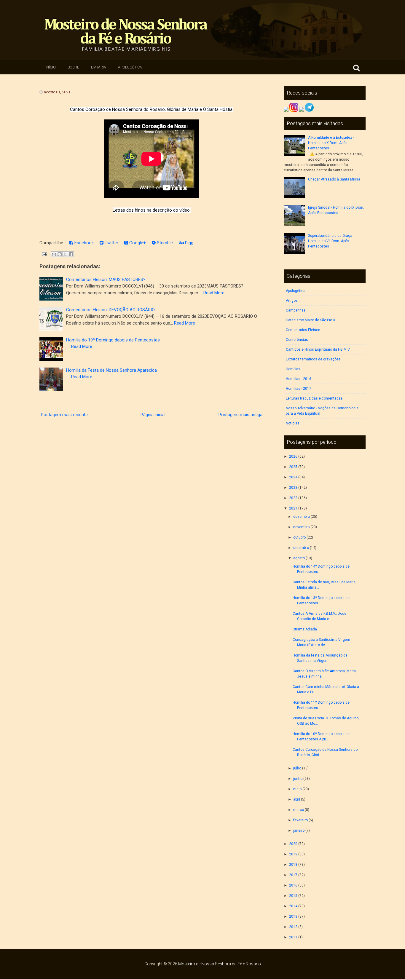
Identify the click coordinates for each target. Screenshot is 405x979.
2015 (293, 896)
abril (296, 799)
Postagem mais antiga (240, 414)
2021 (293, 508)
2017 (293, 875)
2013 (293, 916)
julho (297, 768)
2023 (293, 487)
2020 (293, 844)
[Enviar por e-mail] (54, 254)
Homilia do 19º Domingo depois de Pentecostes (113, 340)
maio (297, 789)
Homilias (293, 369)
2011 (293, 937)
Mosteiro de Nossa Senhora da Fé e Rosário (219, 964)
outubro (299, 537)
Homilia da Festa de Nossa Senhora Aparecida (111, 370)
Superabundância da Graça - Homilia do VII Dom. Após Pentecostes (331, 241)
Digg (188, 242)
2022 (293, 498)
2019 (293, 854)
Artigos (292, 300)
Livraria (98, 67)
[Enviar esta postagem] (43, 253)
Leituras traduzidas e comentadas (314, 398)
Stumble (164, 242)
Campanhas (296, 310)
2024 (293, 477)
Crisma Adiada (305, 629)
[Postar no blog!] (60, 254)
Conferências (297, 340)
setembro (301, 548)
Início (50, 67)
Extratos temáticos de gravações (313, 359)
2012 (293, 927)
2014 (293, 906)
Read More (213, 293)
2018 (293, 865)
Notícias (292, 423)
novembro (301, 527)
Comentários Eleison (303, 330)
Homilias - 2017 (298, 389)
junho (297, 779)
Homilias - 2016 (298, 379)
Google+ (137, 242)
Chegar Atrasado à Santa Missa (334, 179)
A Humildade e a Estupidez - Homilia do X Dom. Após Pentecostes (331, 142)
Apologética (130, 67)
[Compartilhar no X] (65, 254)
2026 (293, 456)
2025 (293, 467)
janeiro (298, 830)
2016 (293, 885)
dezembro (301, 517)
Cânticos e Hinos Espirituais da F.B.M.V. (318, 349)
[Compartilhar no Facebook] (71, 254)
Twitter (110, 242)
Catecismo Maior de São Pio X (310, 320)
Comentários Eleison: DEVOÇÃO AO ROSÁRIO (110, 309)
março (298, 810)
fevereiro (300, 820)
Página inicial (153, 414)
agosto (299, 558)
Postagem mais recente (64, 414)
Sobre (73, 67)
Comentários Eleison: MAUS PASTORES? (106, 279)
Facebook (83, 242)
